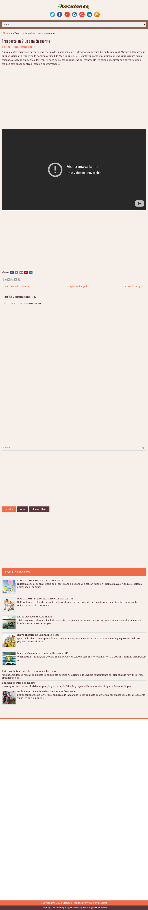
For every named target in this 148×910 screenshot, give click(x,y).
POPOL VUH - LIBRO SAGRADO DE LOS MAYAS (45, 598)
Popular (9, 509)
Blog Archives (39, 509)
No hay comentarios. (23, 46)
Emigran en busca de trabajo (19, 682)
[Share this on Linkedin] (30, 272)
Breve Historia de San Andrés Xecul (38, 635)
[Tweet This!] (16, 272)
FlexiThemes (57, 908)
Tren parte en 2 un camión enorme (26, 41)
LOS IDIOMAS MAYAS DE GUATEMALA (40, 580)
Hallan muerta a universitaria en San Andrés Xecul (46, 691)
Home (6, 33)
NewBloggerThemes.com (95, 908)
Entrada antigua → (135, 286)
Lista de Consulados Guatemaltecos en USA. (43, 653)
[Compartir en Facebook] (15, 279)
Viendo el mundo (72, 903)
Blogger (102, 903)
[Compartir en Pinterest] (19, 279)
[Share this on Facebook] (12, 272)
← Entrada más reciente (16, 286)
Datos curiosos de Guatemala (34, 616)
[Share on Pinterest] (26, 272)
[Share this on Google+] (21, 272)
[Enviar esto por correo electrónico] (5, 279)
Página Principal (77, 286)
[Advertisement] (47, 101)
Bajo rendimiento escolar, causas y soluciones (29, 671)
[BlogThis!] (8, 279)
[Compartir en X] (12, 279)
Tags (22, 509)
